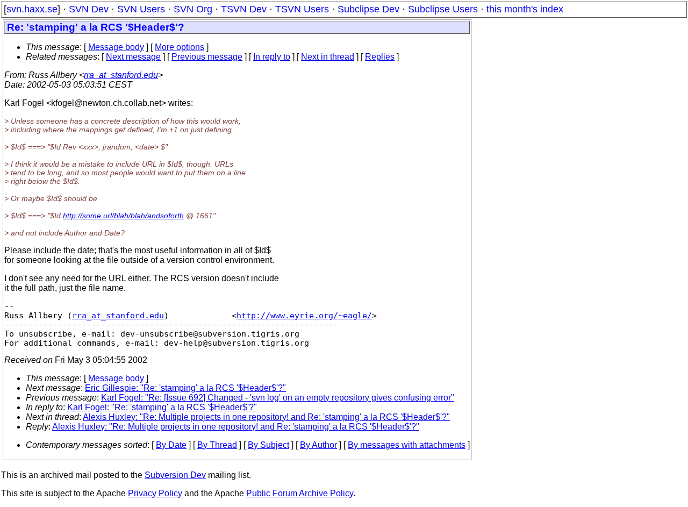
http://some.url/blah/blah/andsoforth (123, 215)
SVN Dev (89, 9)
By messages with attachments (406, 444)
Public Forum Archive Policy (299, 493)
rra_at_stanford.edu (121, 75)
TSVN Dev (244, 9)
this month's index (524, 9)
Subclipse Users (443, 9)
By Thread (217, 444)
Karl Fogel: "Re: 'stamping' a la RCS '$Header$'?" (162, 407)
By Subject (268, 444)
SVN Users (141, 9)
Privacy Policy (155, 493)
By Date (171, 444)
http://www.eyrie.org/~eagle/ (304, 315)
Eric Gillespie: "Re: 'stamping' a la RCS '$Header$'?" (185, 387)
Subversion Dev (175, 475)
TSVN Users (302, 9)
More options (179, 47)
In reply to (271, 56)
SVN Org (193, 9)
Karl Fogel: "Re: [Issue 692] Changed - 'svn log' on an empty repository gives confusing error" (277, 397)
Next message (133, 56)
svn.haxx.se (32, 9)
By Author (318, 444)
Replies (380, 56)
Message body (116, 47)
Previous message (206, 56)
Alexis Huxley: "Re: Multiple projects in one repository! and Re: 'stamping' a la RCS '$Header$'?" (266, 417)
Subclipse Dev (368, 9)
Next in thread (327, 56)
